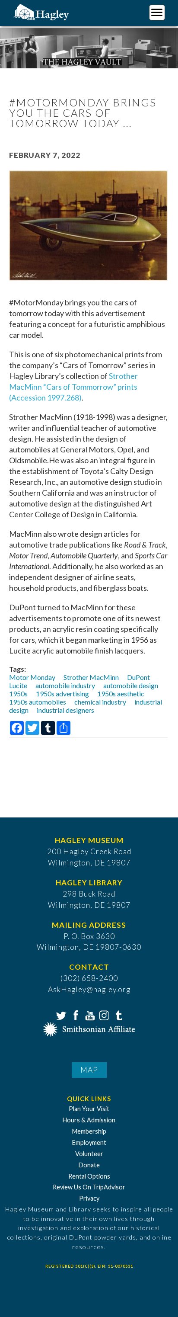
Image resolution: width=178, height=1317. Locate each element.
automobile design (130, 685)
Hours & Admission (89, 1120)
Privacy (89, 1198)
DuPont (138, 677)
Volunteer (89, 1153)
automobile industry (65, 685)
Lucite (18, 685)
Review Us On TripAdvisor (89, 1187)
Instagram (103, 1014)
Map (89, 1069)
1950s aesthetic (120, 693)
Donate (89, 1165)
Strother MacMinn (91, 677)
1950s (18, 693)
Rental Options (89, 1176)
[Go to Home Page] (42, 11)
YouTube (89, 1014)
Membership (89, 1131)
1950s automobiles (37, 702)
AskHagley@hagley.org (89, 989)
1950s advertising (62, 693)
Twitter (60, 1014)
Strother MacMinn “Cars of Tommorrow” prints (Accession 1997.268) (73, 386)
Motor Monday (32, 677)
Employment (89, 1142)
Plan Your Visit (89, 1108)
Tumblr (117, 1014)
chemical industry (100, 702)
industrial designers (65, 710)
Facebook (74, 1014)
